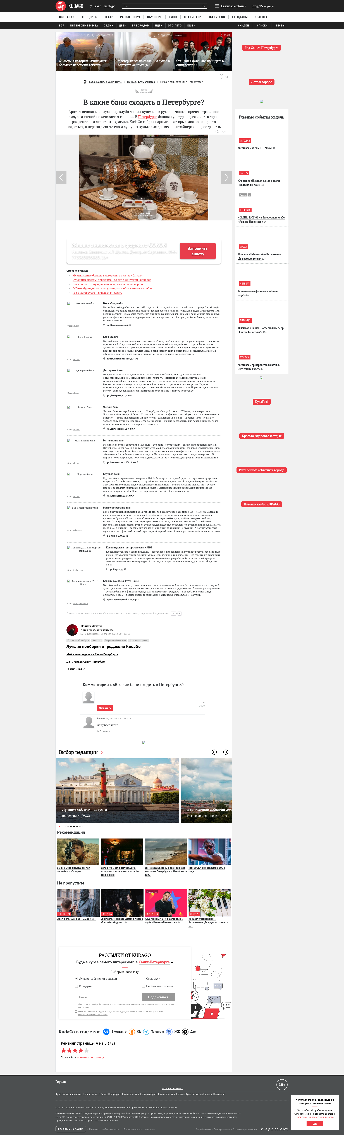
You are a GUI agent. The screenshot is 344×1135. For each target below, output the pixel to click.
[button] (226, 178)
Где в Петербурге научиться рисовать (97, 292)
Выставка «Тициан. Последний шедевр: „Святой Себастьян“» (261, 330)
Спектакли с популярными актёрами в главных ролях (109, 284)
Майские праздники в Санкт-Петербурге (92, 654)
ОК (315, 1124)
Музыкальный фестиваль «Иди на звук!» (258, 293)
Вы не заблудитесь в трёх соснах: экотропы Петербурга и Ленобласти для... (166, 871)
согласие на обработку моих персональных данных (106, 1004)
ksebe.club (78, 570)
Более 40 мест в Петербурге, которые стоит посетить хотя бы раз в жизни (120, 871)
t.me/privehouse (80, 603)
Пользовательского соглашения (93, 1014)
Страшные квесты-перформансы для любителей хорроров (112, 279)
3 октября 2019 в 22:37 (120, 718)
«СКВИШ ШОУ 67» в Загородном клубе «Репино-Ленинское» (164, 920)
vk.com (76, 325)
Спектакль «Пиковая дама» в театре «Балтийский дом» (122, 920)
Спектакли (153, 979)
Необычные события (159, 986)
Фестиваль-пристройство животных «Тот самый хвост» (259, 367)
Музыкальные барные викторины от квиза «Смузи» (108, 275)
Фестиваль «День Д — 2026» (76, 918)
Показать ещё (74, 668)
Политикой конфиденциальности (314, 1117)
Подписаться (158, 997)
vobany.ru (77, 530)
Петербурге (147, 116)
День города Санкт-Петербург (85, 661)
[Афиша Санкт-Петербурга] (69, 6)
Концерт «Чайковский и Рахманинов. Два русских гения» (208, 922)
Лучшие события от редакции (98, 979)
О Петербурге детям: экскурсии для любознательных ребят (112, 288)
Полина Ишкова (91, 626)
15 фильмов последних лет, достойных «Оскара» (73, 869)
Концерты (85, 986)
